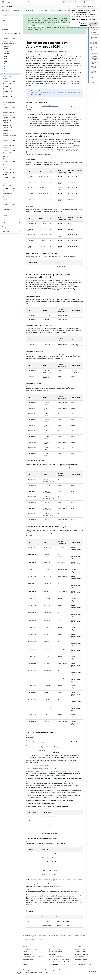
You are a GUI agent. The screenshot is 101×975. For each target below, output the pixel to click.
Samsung (67, 900)
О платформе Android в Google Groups (59, 959)
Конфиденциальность (71, 970)
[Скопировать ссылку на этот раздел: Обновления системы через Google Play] (58, 254)
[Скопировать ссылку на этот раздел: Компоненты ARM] (41, 296)
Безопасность (30, 10)
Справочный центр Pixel (81, 951)
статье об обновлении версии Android (64, 60)
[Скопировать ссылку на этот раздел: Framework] (36, 159)
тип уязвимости (49, 145)
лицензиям (55, 935)
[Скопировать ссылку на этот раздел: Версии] (35, 911)
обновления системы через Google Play (37, 155)
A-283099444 (42, 193)
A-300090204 (42, 182)
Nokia (62, 900)
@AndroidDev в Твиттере (55, 951)
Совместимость (56, 10)
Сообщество (39, 970)
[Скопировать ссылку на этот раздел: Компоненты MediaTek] (45, 352)
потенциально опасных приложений (46, 121)
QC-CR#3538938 (47, 515)
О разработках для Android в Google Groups (60, 961)
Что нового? (5, 10)
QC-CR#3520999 (47, 504)
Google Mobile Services (81, 959)
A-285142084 (42, 240)
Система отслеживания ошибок (83, 964)
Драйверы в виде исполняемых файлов (33, 961)
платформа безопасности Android (69, 81)
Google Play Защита (32, 108)
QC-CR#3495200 (47, 498)
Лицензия (61, 970)
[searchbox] (10, 15)
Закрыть (83, 23)
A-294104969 (42, 199)
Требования (26, 951)
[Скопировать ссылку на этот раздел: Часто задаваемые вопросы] (54, 733)
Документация (18, 2)
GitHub (25, 964)
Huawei (49, 900)
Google (44, 900)
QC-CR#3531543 (47, 509)
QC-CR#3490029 (47, 481)
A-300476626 (42, 187)
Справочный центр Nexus (81, 954)
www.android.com (79, 956)
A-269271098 (42, 229)
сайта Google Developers (52, 887)
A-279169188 (42, 235)
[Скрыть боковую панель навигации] (19, 972)
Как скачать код (27, 954)
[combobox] (69, 1)
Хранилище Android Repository (31, 949)
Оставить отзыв (28, 972)
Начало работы (17, 10)
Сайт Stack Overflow (80, 961)
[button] (9, 25)
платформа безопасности (50, 106)
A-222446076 (42, 176)
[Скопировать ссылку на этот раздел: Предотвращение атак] (49, 103)
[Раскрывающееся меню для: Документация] (24, 2)
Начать (93, 23)
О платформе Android (29, 970)
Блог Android (52, 954)
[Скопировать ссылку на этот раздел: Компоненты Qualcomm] (46, 461)
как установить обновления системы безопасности (52, 775)
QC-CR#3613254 (47, 521)
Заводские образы (28, 959)
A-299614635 (42, 246)
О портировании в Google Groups (57, 964)
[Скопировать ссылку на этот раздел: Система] (34, 206)
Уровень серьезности (51, 74)
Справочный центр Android (82, 949)
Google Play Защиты (53, 119)
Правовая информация (51, 970)
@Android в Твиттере (54, 949)
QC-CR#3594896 (47, 487)
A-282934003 (42, 223)
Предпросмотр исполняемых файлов (32, 956)
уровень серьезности (61, 145)
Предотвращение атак (39, 81)
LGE (53, 900)
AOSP (27, 37)
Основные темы (42, 10)
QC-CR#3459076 (47, 492)
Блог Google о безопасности (56, 956)
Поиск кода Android (33, 2)
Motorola (57, 900)
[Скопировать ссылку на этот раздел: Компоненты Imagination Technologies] (56, 325)
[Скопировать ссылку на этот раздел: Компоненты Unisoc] (42, 384)
